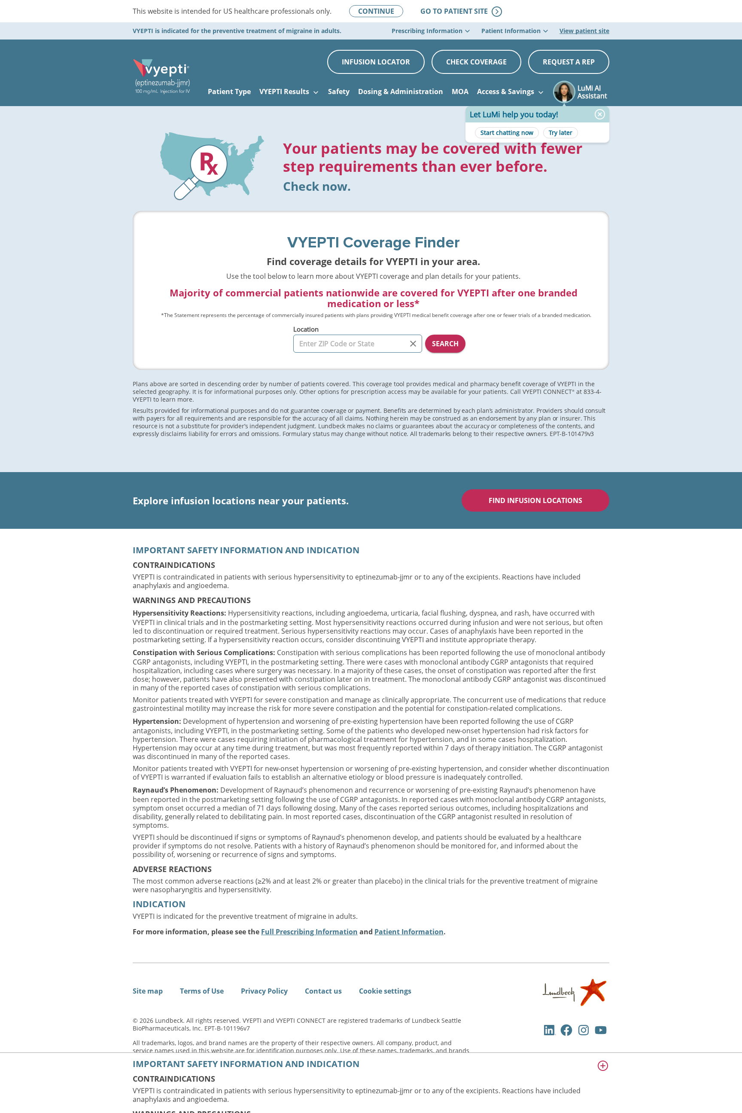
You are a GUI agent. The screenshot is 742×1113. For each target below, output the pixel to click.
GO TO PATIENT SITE (461, 11)
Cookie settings (385, 991)
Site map (148, 991)
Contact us (323, 991)
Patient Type (229, 91)
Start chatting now (506, 132)
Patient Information (409, 931)
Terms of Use (202, 991)
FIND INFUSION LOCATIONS (535, 500)
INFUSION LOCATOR (376, 62)
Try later (560, 132)
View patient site (584, 31)
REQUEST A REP (569, 62)
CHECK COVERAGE (476, 62)
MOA (460, 91)
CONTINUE (376, 11)
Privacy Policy (264, 991)
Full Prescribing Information (309, 931)
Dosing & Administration (400, 91)
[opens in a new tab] (574, 1003)
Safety (339, 91)
